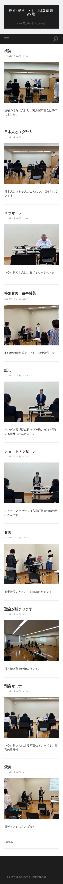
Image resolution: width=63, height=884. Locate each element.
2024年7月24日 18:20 (16, 218)
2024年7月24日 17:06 (16, 691)
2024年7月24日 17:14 (16, 537)
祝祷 (7, 51)
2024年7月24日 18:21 (16, 137)
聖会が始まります (18, 609)
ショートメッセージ (20, 451)
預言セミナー (14, 686)
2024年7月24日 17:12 (16, 614)
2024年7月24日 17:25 (16, 456)
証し (7, 370)
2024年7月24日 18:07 (16, 298)
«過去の (8, 842)
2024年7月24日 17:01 (16, 772)
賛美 (7, 532)
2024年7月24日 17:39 (16, 375)
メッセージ (13, 213)
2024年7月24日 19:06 (16, 56)
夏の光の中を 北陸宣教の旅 (31, 12)
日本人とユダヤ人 (18, 132)
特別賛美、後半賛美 (20, 293)
